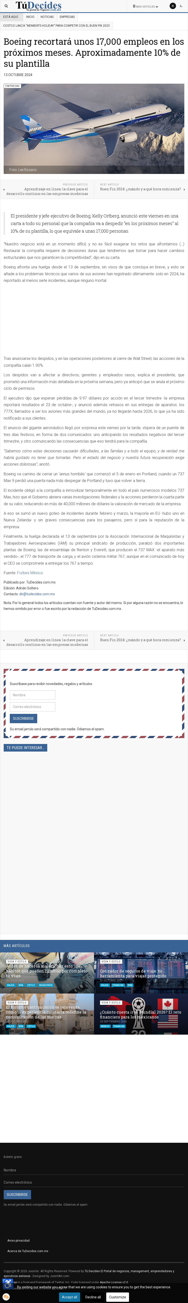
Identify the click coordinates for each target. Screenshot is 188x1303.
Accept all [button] (69, 1297)
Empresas (67, 17)
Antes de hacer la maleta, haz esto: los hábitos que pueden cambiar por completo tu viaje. (46, 970)
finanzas (118, 985)
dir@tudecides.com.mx (37, 594)
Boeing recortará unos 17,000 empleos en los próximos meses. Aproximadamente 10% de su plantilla (94, 52)
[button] (173, 958)
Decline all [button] (93, 1297)
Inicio (30, 17)
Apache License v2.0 (114, 1282)
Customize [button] (117, 1297)
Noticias (47, 17)
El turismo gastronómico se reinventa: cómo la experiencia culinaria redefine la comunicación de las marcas (46, 1012)
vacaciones (45, 985)
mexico (105, 1026)
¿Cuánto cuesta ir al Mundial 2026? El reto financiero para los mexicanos (140, 1014)
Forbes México (30, 573)
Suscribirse (23, 718)
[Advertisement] (94, 321)
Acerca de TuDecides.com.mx (27, 1251)
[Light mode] (173, 6)
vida (21, 985)
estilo (31, 985)
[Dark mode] (181, 6)
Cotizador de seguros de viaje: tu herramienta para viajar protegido (133, 973)
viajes (11, 985)
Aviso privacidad (18, 1240)
